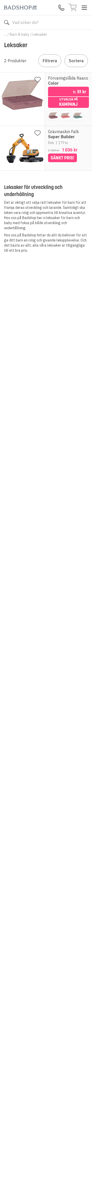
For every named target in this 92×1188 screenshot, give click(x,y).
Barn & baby (19, 34)
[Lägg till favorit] (37, 79)
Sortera (76, 60)
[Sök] (6, 22)
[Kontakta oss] (61, 8)
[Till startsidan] (20, 7)
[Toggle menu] (84, 7)
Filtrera (50, 60)
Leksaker (39, 34)
